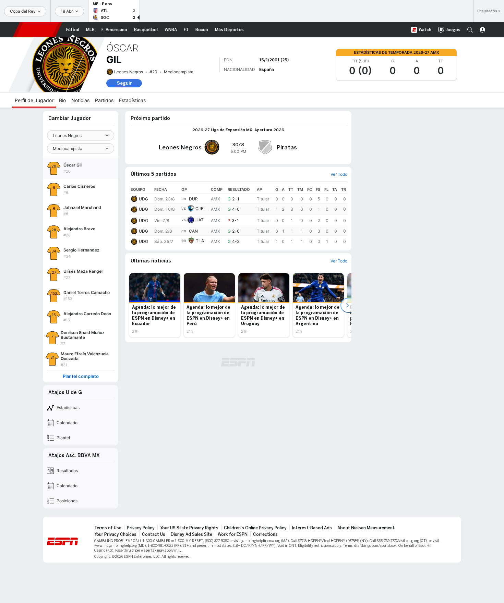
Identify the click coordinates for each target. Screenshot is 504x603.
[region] (238, 216)
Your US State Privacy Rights (189, 528)
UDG (143, 198)
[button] (470, 30)
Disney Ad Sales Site (191, 534)
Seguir (124, 83)
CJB (199, 208)
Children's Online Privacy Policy (255, 528)
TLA (200, 241)
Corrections (265, 534)
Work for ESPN (233, 534)
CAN (193, 231)
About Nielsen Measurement (366, 528)
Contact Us (153, 534)
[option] (154, 305)
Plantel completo (81, 376)
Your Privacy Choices (115, 534)
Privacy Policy (141, 528)
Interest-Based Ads (312, 528)
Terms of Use (107, 528)
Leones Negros (128, 71)
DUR (193, 198)
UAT (199, 219)
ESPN (37, 29)
